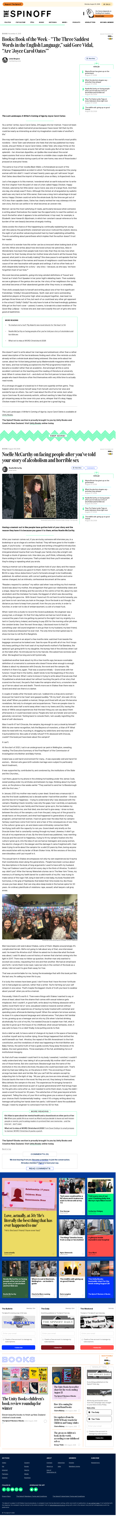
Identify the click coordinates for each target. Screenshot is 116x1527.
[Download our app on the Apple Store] (32, 1491)
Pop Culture (20, 22)
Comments (91, 468)
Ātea (32, 22)
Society (27, 1463)
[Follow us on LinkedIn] (21, 1491)
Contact (49, 1463)
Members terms (74, 1466)
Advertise (61, 1463)
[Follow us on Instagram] (17, 1491)
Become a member (107, 22)
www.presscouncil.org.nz (57, 1505)
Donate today (99, 16)
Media (26, 1474)
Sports (26, 1470)
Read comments (39, 1168)
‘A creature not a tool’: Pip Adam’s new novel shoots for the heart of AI (37, 325)
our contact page (94, 1503)
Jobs (59, 1466)
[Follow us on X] (8, 1491)
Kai (3, 1466)
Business (27, 1478)
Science (4, 1478)
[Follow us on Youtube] (12, 1491)
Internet (5, 1470)
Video (4, 1463)
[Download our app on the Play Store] (36, 1491)
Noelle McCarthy (15, 468)
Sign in (108, 4)
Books (41, 22)
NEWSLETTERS (99, 1367)
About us (50, 1466)
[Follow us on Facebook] (4, 1491)
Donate (71, 1463)
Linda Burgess (14, 59)
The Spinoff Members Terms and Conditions (31, 1496)
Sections (52, 22)
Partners (5, 1474)
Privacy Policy (6, 1496)
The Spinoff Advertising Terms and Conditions (69, 1496)
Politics (8, 22)
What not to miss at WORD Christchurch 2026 (27, 340)
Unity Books (7, 414)
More (64, 22)
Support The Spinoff (13, 4)
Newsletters (90, 22)
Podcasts (76, 22)
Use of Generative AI (51, 1471)
